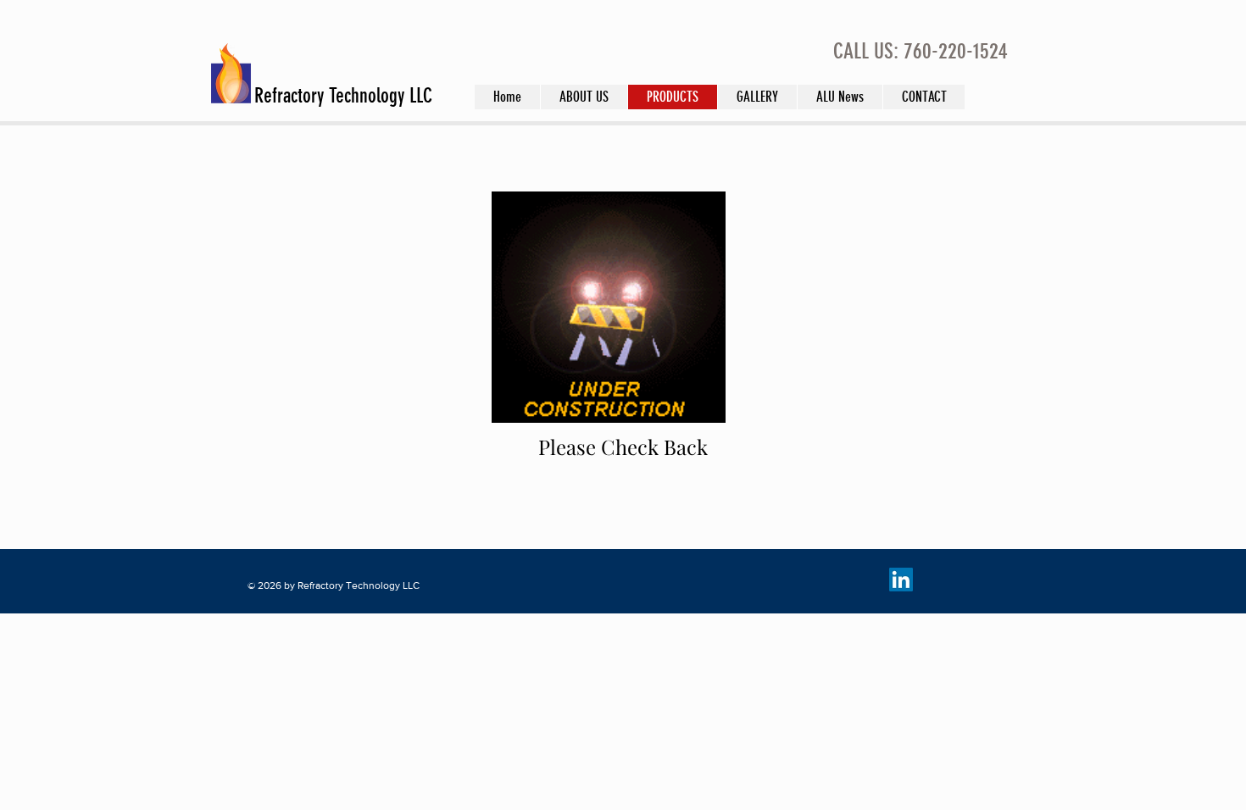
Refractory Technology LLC (343, 96)
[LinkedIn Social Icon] (901, 579)
